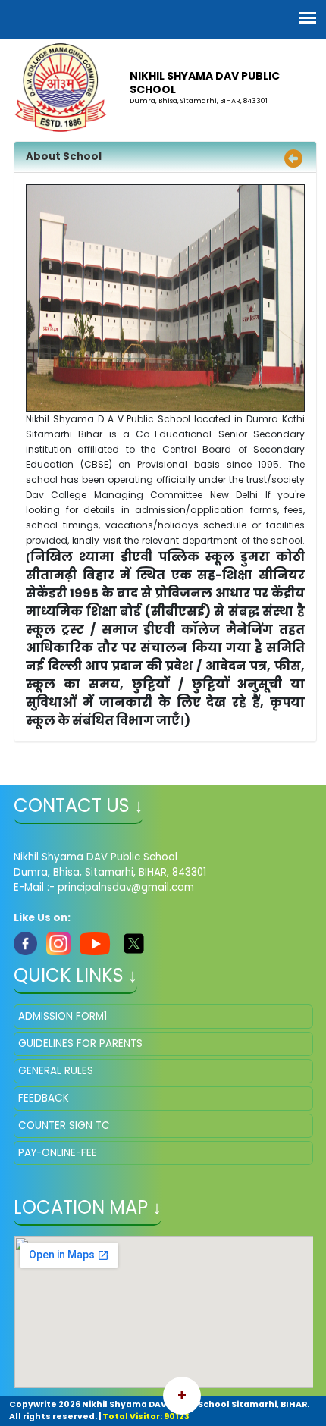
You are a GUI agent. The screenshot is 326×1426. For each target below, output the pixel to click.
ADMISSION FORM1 (62, 1016)
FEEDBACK (43, 1098)
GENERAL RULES (55, 1071)
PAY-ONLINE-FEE (57, 1153)
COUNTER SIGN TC (64, 1125)
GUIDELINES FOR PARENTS (80, 1043)
